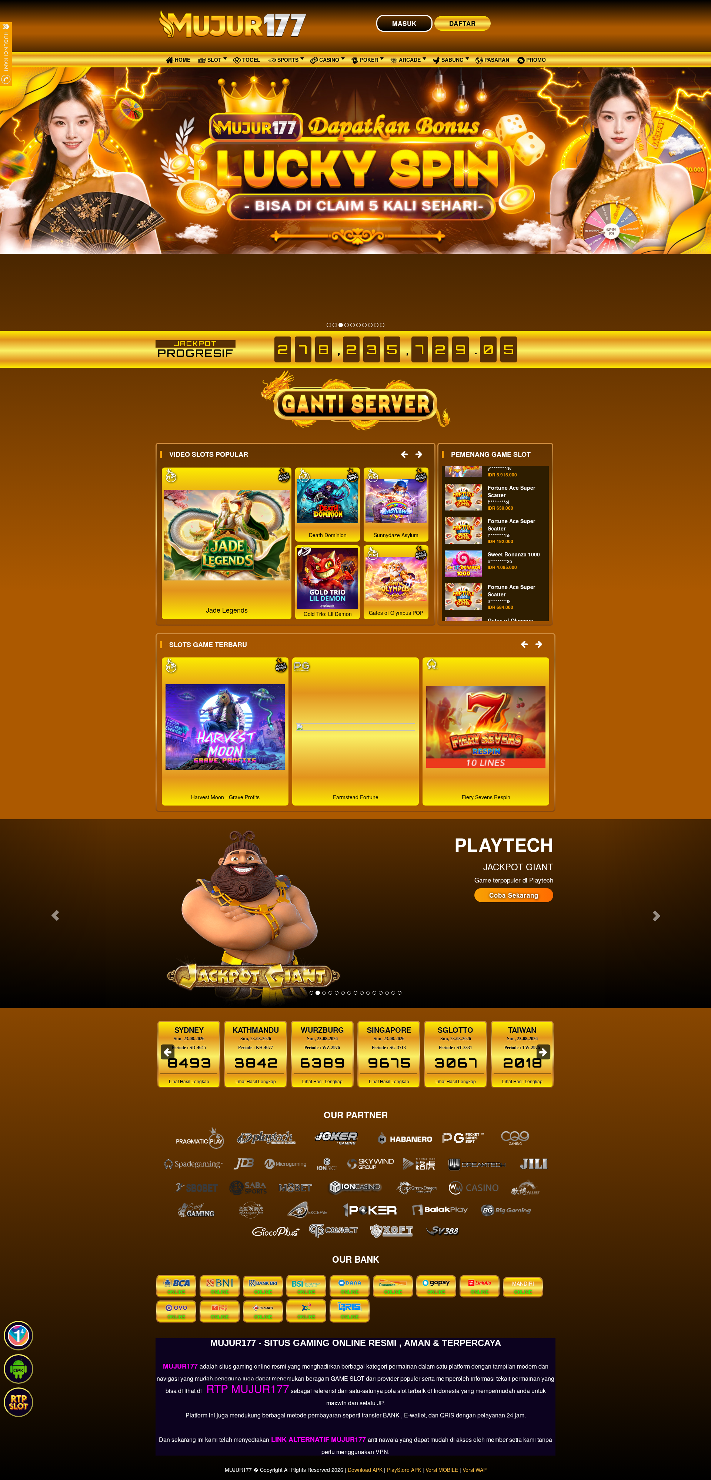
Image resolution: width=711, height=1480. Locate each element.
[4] (346, 325)
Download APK (365, 1469)
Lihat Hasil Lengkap (189, 1081)
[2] (335, 325)
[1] (329, 325)
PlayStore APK (404, 1469)
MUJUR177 (181, 1366)
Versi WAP (475, 1469)
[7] (364, 325)
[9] (376, 325)
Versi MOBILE (441, 1469)
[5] (352, 325)
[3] (340, 325)
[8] (370, 325)
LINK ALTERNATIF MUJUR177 (318, 1439)
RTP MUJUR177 (246, 1388)
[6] (358, 325)
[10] (382, 325)
